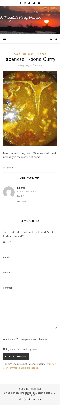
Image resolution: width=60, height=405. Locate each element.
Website (7, 272)
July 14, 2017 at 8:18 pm (27, 191)
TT (28, 395)
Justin (9, 167)
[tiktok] (29, 3)
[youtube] (39, 3)
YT (34, 395)
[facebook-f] (21, 3)
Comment (8, 287)
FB (54, 392)
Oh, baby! (28, 54)
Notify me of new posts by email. (20, 349)
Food (17, 54)
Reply (20, 195)
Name (7, 242)
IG (25, 395)
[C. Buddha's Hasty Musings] (30, 20)
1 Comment (36, 65)
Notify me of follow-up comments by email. (25, 339)
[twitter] (34, 3)
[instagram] (25, 3)
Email (6, 257)
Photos (41, 54)
